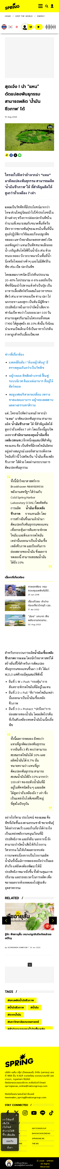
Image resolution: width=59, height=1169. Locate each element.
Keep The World (24, 16)
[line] (19, 155)
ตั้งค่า (10, 1147)
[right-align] (46, 6)
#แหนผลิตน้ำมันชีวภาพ (21, 1000)
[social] (25, 1113)
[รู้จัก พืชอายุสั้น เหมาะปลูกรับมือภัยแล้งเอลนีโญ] (29, 916)
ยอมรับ (9, 1141)
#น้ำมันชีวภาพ (16, 1008)
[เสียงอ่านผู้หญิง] (27, 27)
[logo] (12, 6)
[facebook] (11, 155)
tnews (35, 1143)
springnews (38, 1138)
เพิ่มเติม (11, 1134)
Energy (41, 16)
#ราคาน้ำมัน (14, 1015)
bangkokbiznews (41, 1133)
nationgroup (39, 1128)
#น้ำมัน (34, 1008)
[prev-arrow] (6, 921)
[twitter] (15, 155)
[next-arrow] (53, 921)
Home (8, 16)
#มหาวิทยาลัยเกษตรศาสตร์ (23, 1022)
